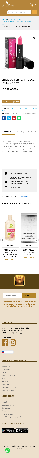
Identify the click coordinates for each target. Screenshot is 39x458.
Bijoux (4, 372)
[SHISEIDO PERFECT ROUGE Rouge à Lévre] (4, 118)
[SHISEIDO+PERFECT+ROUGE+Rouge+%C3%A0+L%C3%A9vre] (9, 118)
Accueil (4, 402)
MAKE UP (5, 111)
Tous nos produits (8, 405)
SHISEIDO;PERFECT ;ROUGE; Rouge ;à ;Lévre (20, 113)
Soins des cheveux (8, 375)
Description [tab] (7, 132)
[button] (7, 242)
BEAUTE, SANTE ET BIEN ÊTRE (21, 108)
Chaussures (6, 369)
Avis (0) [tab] (20, 132)
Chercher (34, 12)
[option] (10, 238)
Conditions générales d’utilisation (14, 417)
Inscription (25, 196)
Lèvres (34, 108)
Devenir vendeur (7, 414)
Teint (3, 378)
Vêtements (5, 381)
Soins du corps (7, 384)
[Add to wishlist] (12, 242)
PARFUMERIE (6, 366)
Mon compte (6, 408)
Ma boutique (6, 411)
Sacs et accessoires (9, 387)
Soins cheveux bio (8, 390)
